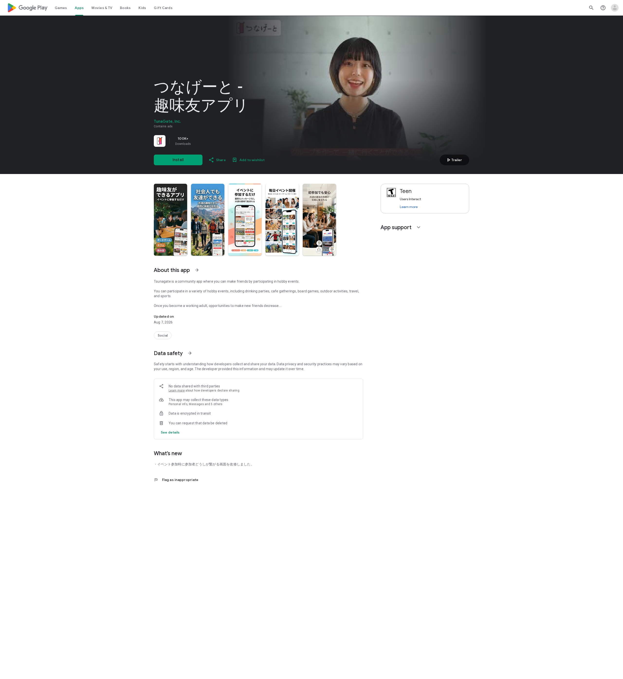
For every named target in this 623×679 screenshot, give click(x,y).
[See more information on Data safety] (190, 353)
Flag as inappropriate (176, 480)
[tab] (61, 8)
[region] (222, 141)
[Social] (163, 335)
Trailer (454, 160)
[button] (170, 220)
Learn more (177, 390)
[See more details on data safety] (170, 432)
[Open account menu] (615, 8)
